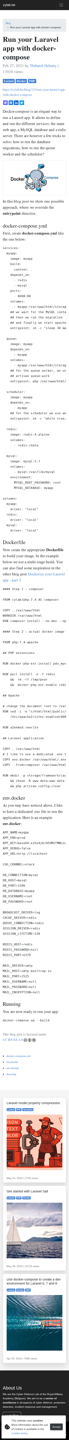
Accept (56, 1426)
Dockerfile (12, 1062)
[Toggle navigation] (61, 5)
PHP (32, 81)
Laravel (8, 81)
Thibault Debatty (43, 65)
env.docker (12, 1068)
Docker (21, 81)
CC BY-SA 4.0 (13, 1039)
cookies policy (19, 1433)
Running (11, 1074)
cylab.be (9, 5)
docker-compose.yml (18, 1056)
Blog (8, 23)
